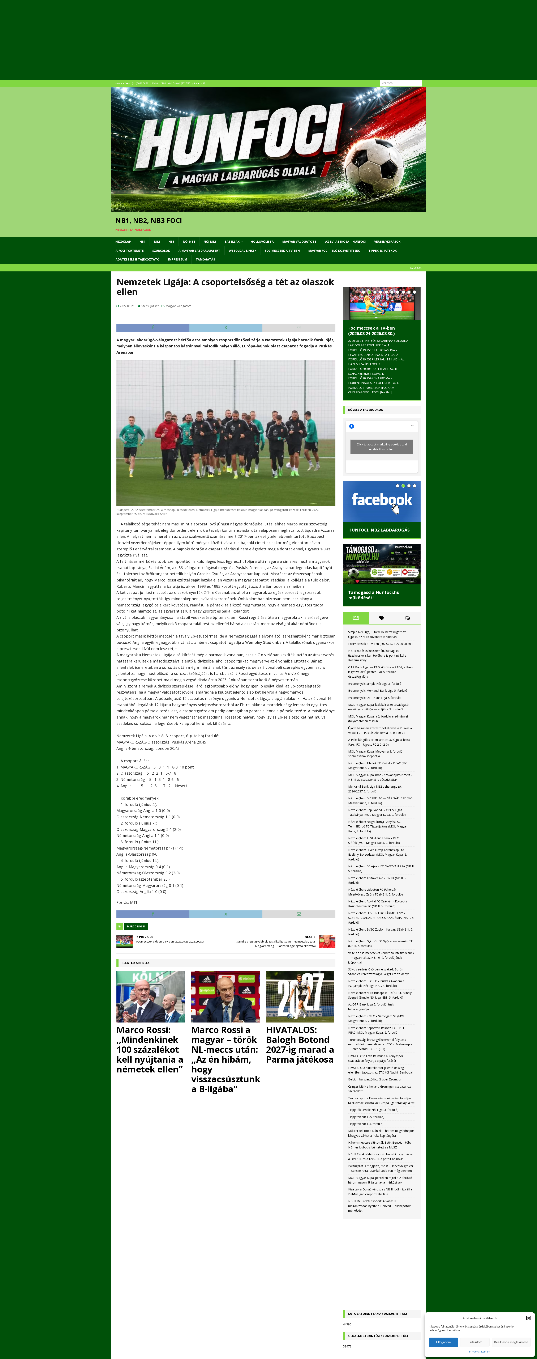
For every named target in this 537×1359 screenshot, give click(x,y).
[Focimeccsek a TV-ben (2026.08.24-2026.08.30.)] (382, 303)
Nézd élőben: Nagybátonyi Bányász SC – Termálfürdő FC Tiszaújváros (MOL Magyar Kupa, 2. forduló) (377, 826)
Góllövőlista (262, 242)
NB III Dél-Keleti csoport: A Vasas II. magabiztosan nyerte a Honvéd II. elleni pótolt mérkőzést (379, 1205)
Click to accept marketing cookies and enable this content (382, 447)
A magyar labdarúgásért (199, 251)
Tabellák (232, 242)
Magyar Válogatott (299, 242)
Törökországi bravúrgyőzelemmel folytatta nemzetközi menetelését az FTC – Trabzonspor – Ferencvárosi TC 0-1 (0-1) (380, 1044)
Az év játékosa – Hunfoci (345, 242)
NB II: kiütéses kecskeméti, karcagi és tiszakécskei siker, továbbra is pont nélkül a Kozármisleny (377, 655)
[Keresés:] (401, 83)
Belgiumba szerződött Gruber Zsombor (374, 1079)
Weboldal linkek (242, 251)
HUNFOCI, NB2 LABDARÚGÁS (379, 530)
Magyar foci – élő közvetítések (334, 251)
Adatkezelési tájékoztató (137, 259)
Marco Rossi (136, 926)
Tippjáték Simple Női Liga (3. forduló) (373, 1110)
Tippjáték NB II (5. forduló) (366, 1117)
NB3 (171, 242)
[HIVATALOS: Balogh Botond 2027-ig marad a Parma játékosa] (300, 997)
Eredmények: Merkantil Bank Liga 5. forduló (377, 691)
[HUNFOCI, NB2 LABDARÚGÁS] (382, 501)
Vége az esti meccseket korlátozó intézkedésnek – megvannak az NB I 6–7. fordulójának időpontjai (381, 957)
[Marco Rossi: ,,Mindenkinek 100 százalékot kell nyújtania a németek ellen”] (151, 997)
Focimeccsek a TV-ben (282, 251)
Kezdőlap (123, 242)
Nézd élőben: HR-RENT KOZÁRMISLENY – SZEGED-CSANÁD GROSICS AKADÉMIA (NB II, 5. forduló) (381, 917)
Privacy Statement (479, 1351)
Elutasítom (475, 1342)
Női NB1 (189, 242)
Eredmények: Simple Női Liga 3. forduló (374, 684)
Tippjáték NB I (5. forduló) (365, 1124)
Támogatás (205, 259)
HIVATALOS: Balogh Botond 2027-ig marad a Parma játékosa (300, 1044)
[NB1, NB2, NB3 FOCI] (268, 209)
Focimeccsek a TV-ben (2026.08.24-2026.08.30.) (371, 330)
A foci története (130, 251)
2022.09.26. (127, 306)
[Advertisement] (237, 45)
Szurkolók (161, 251)
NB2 (157, 242)
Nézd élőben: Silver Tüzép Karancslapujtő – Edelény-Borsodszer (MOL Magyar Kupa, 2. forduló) (377, 854)
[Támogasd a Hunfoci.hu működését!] (382, 564)
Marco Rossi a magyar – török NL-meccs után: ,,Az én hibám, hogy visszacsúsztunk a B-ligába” (225, 1059)
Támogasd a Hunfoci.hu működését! (374, 595)
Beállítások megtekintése (511, 1342)
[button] (529, 1318)
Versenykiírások (387, 242)
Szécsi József (150, 306)
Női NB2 (210, 242)
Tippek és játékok (382, 251)
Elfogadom (443, 1342)
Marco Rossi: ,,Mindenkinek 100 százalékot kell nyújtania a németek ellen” (149, 1049)
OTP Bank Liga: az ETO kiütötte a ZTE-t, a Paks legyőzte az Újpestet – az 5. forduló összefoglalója (380, 672)
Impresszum (177, 259)
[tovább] (386, 392)
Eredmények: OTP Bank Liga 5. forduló (374, 698)
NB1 (142, 242)
